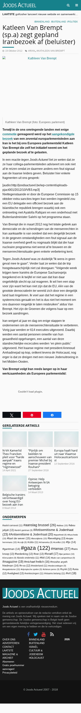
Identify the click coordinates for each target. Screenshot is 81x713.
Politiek (73, 21)
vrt (71, 573)
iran (32, 51)
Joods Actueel (10, 606)
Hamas (61, 549)
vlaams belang (55, 573)
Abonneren (8, 661)
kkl (45, 557)
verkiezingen (35, 573)
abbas (63, 525)
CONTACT (8, 647)
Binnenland (42, 21)
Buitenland (59, 21)
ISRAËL (33, 647)
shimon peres (52, 569)
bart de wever (19, 538)
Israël (52, 553)
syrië (67, 569)
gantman (12, 549)
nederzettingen (57, 566)
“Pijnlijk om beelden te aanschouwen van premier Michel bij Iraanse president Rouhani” (40, 458)
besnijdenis (39, 538)
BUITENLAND (36, 643)
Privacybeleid (9, 672)
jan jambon (67, 554)
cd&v (33, 542)
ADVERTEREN (10, 643)
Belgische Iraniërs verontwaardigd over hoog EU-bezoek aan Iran (13, 499)
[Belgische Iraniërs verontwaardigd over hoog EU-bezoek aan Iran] (14, 483)
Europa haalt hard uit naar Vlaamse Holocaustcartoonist (66, 455)
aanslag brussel (40, 525)
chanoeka (46, 542)
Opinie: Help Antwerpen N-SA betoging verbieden (39, 484)
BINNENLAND (37, 639)
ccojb (23, 542)
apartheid (61, 535)
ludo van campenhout (63, 558)
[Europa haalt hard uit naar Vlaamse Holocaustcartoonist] (66, 439)
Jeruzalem (10, 558)
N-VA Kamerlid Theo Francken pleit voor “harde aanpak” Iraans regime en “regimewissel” (13, 458)
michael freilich (38, 561)
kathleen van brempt (51, 51)
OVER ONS (8, 639)
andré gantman (24, 530)
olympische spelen (32, 569)
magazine (13, 561)
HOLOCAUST (36, 657)
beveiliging (57, 538)
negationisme (12, 569)
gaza (37, 548)
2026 (67, 639)
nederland (39, 565)
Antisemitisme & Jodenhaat (32, 534)
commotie (9, 134)
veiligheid (16, 573)
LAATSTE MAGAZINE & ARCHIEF (10, 654)
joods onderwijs (28, 557)
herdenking (24, 553)
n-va (25, 565)
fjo (71, 542)
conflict (59, 542)
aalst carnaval (13, 525)
